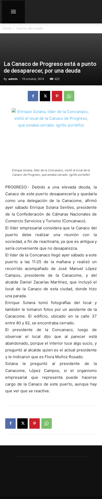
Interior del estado (29, 28)
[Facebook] (33, 96)
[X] (45, 96)
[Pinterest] (57, 96)
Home (7, 28)
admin (13, 79)
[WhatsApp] (69, 96)
